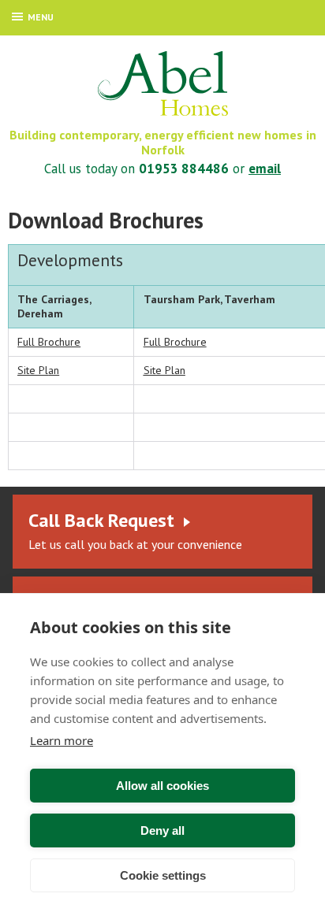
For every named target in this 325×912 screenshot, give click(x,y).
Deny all (162, 830)
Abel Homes (163, 83)
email (264, 168)
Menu (41, 17)
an (38, 370)
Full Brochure (48, 342)
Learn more (61, 740)
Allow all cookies (162, 785)
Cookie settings (163, 875)
